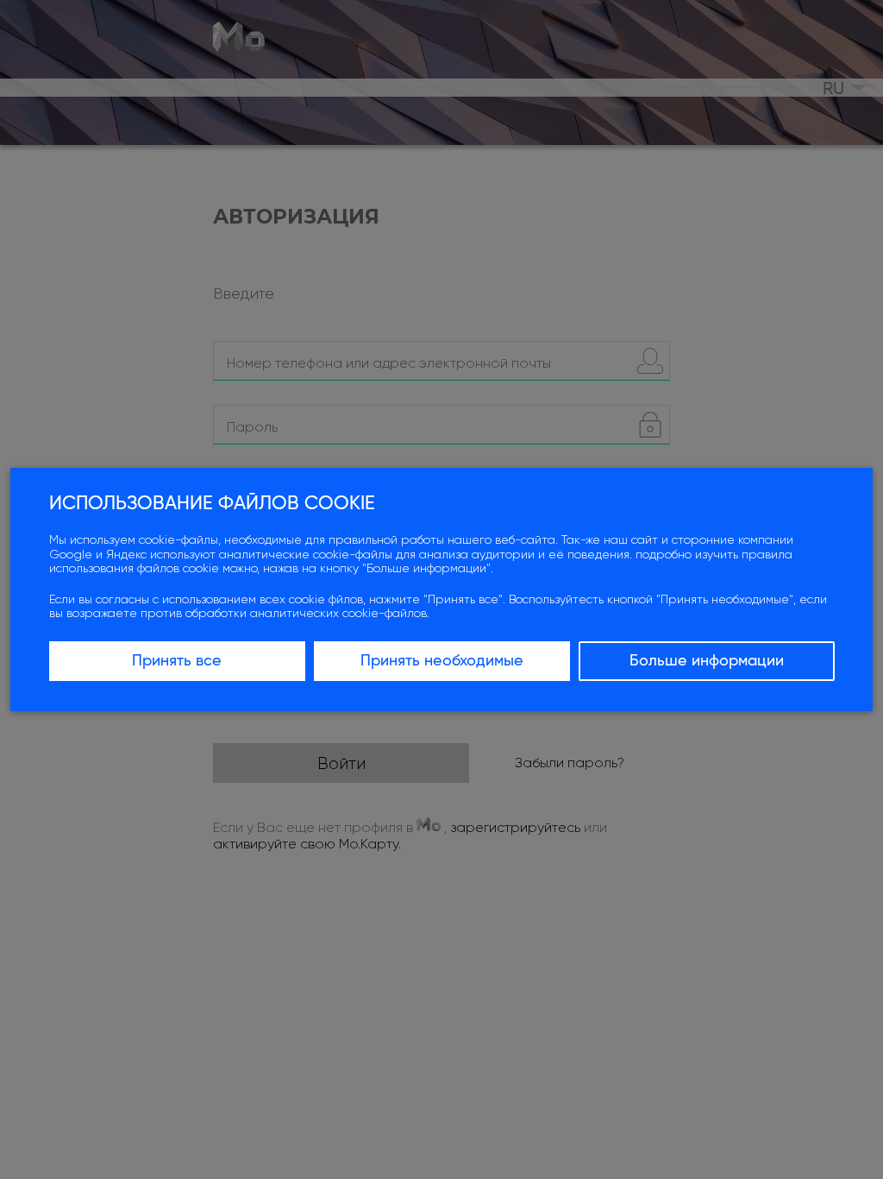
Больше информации (706, 661)
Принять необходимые (441, 661)
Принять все (177, 661)
